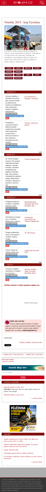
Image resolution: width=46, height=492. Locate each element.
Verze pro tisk (37, 342)
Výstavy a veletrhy (8, 361)
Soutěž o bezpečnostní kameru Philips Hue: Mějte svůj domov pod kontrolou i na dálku (21, 440)
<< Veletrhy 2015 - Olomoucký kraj (12, 354)
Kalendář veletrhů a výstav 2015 (14, 387)
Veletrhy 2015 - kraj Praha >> (35, 354)
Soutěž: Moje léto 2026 (11, 450)
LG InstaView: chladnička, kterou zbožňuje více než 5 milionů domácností (23, 457)
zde (38, 285)
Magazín (7, 434)
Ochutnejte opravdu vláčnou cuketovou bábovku (19, 453)
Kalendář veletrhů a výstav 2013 (14, 395)
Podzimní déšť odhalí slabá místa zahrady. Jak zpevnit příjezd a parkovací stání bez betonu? (21, 445)
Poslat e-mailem (25, 342)
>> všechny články (36, 398)
